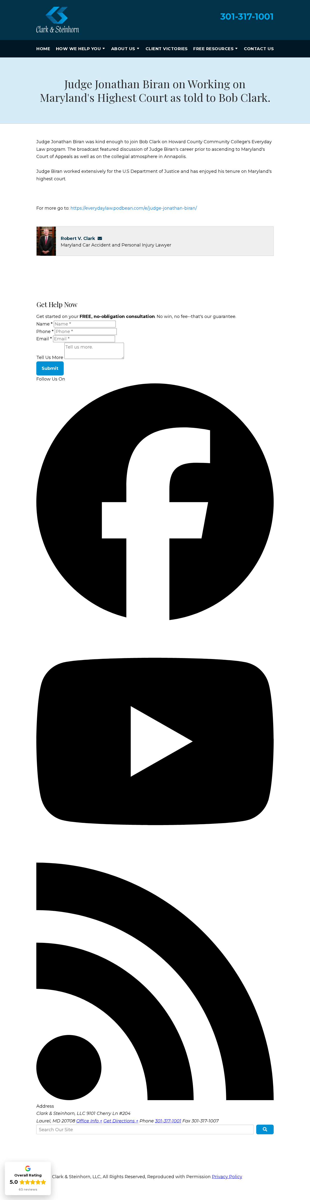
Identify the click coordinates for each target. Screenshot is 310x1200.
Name (44, 324)
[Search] (265, 1129)
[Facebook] (155, 619)
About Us (123, 48)
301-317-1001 (247, 16)
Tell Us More (49, 357)
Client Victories (167, 48)
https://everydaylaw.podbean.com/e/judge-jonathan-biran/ (133, 208)
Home (43, 48)
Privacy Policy (227, 1176)
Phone (45, 331)
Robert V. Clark (78, 238)
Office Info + (89, 1121)
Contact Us (259, 48)
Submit (50, 368)
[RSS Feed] (155, 1098)
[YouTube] (155, 858)
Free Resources (213, 48)
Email (44, 339)
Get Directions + (120, 1121)
